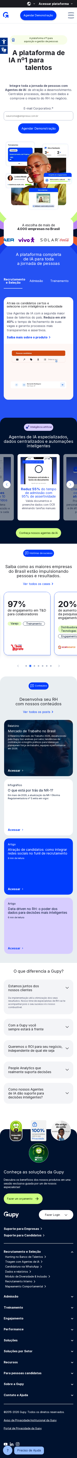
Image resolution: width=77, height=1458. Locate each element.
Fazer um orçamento (20, 1198)
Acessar (16, 771)
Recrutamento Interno (18, 1281)
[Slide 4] (38, 666)
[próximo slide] (70, 484)
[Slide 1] (26, 666)
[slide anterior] (6, 484)
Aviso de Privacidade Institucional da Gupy (30, 1420)
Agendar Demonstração (38, 15)
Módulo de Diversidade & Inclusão (26, 1276)
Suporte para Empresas (21, 1229)
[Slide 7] (51, 666)
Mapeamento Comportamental (24, 1286)
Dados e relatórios (16, 1271)
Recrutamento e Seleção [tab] (13, 281)
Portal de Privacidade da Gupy (23, 1428)
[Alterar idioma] (31, 3)
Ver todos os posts (36, 712)
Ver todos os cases (36, 584)
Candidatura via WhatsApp (22, 1266)
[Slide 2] (30, 666)
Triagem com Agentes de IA (22, 1261)
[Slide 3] (34, 666)
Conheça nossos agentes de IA (38, 532)
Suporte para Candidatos (22, 1235)
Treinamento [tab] (59, 281)
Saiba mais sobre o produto (27, 337)
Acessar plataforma (54, 4)
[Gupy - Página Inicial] (5, 15)
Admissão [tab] (36, 281)
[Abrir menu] (71, 15)
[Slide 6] (46, 666)
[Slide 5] (42, 666)
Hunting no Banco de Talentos (24, 1256)
